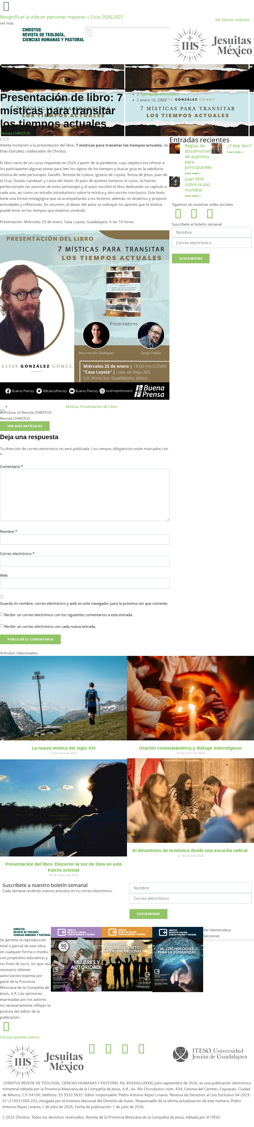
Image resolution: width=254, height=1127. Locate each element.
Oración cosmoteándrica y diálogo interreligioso (190, 748)
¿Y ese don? (239, 146)
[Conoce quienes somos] (6, 1026)
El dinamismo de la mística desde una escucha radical (190, 850)
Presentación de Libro (98, 406)
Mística (72, 406)
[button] (127, 27)
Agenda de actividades (159, 93)
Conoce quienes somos (19, 1037)
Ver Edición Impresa (232, 19)
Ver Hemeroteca (217, 929)
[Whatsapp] (125, 1048)
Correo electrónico (17, 553)
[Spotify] (210, 213)
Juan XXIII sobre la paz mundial (197, 184)
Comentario (11, 466)
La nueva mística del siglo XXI (63, 748)
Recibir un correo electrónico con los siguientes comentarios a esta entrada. (68, 615)
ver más (7, 23)
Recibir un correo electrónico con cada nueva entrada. (50, 626)
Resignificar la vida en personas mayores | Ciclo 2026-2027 (61, 17)
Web (4, 575)
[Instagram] (194, 213)
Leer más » (193, 173)
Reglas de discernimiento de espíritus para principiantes (200, 156)
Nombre (8, 531)
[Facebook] (178, 213)
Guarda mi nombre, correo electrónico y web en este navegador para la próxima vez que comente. (84, 603)
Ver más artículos (24, 426)
